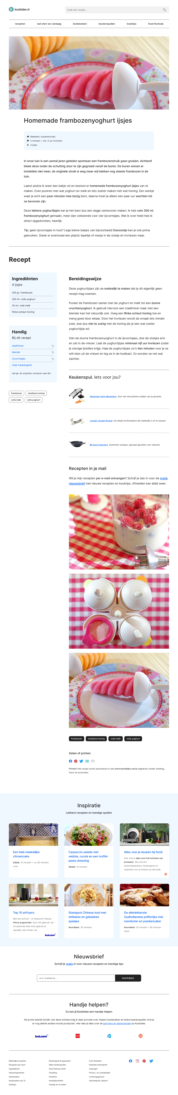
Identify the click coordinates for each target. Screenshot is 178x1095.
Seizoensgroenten (16, 1073)
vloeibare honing (36, 393)
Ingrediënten (14, 1069)
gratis (69, 963)
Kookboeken (80, 23)
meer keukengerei (22, 365)
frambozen (16, 393)
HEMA (78, 1036)
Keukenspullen (107, 23)
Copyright (93, 1069)
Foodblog (53, 1073)
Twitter (81, 761)
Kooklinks (53, 1077)
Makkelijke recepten (17, 1061)
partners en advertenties (117, 1023)
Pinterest (75, 761)
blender (16, 352)
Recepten (20, 23)
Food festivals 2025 (57, 1069)
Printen (93, 761)
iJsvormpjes (18, 358)
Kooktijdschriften (56, 1081)
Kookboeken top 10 (17, 1081)
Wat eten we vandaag (49, 23)
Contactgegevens (96, 1077)
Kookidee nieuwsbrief (98, 1065)
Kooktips (131, 23)
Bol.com (41, 1035)
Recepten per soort (17, 1065)
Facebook (70, 761)
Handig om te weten (57, 1084)
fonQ (141, 1036)
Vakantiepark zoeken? (98, 1081)
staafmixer (18, 345)
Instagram (137, 1061)
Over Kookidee (95, 1061)
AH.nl (109, 1036)
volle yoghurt (33, 400)
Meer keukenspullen (57, 1065)
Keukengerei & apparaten (60, 1061)
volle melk (16, 400)
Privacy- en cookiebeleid (99, 1073)
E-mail (87, 761)
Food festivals (156, 23)
